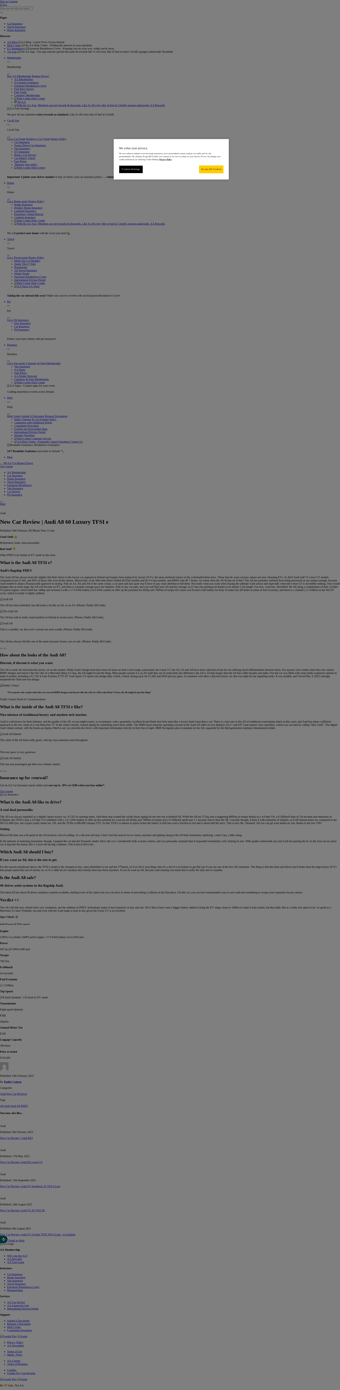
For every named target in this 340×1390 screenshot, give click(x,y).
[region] (171, 159)
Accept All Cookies (211, 169)
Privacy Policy (165, 159)
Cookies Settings (131, 169)
